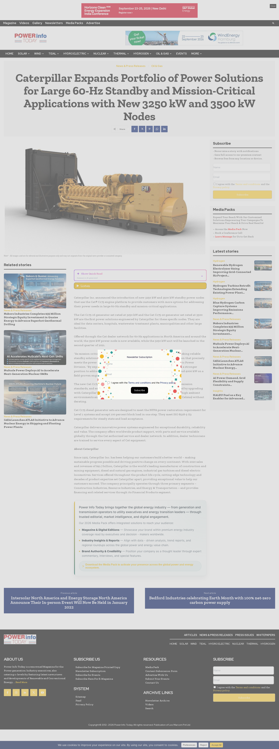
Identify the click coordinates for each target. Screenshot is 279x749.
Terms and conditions (139, 382)
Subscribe (139, 390)
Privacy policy (167, 382)
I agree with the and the (142, 382)
